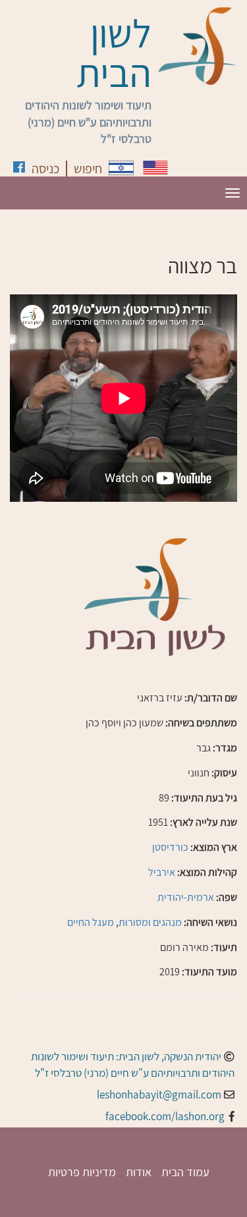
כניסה (45, 168)
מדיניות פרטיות (82, 1171)
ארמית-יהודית (185, 897)
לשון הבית (113, 52)
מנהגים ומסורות (150, 922)
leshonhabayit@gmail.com (159, 1094)
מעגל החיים (90, 922)
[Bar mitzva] (155, 168)
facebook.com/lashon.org (165, 1116)
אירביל (161, 872)
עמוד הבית (185, 1171)
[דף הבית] (197, 46)
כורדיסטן (170, 847)
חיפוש (88, 168)
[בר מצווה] (121, 168)
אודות (138, 1171)
